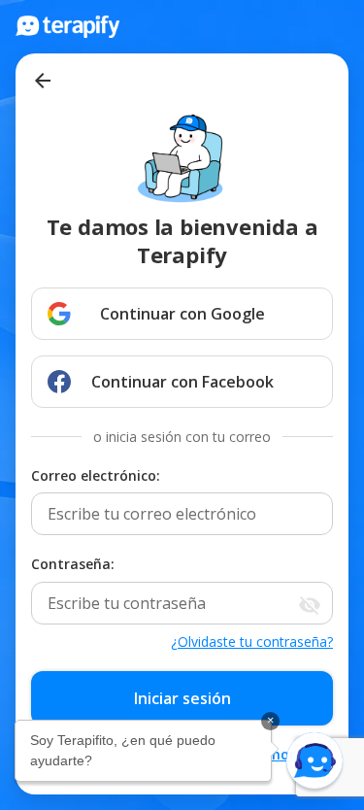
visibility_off (309, 605)
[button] (314, 760)
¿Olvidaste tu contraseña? (252, 641)
